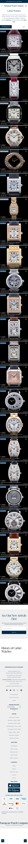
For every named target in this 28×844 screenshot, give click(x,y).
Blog (14, 765)
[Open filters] (2, 840)
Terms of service (14, 697)
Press (14, 778)
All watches (14, 746)
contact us (8, 20)
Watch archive (14, 758)
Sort (24, 26)
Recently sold (14, 752)
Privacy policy (14, 694)
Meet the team (14, 772)
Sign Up (14, 632)
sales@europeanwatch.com (14, 686)
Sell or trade (14, 755)
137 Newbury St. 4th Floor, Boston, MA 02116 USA (14, 676)
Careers (14, 775)
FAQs (14, 700)
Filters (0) (5, 26)
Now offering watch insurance (14, 1)
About (14, 768)
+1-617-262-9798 (14, 683)
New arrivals (14, 749)
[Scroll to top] (25, 840)
